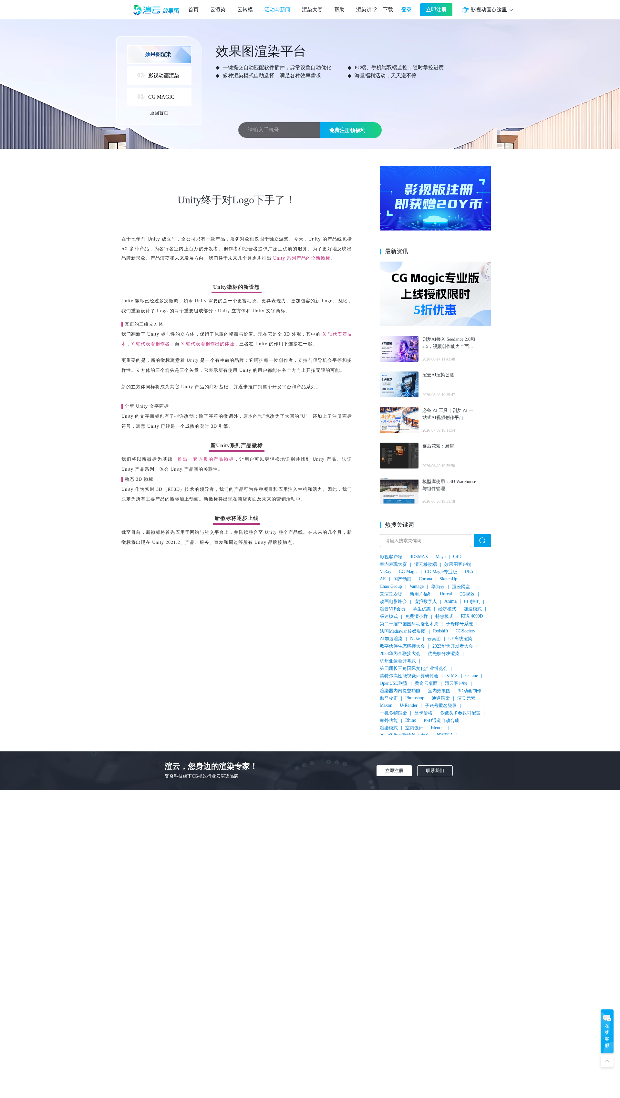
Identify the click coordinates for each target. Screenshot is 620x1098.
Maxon (386, 705)
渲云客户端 (456, 683)
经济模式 (447, 609)
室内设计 (414, 728)
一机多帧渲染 (393, 713)
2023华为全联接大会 (400, 653)
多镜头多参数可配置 (460, 713)
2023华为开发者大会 (452, 646)
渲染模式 (389, 728)
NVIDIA (445, 735)
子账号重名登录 (441, 705)
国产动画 (402, 579)
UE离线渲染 (460, 638)
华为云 (438, 586)
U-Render (409, 705)
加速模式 (473, 609)
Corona (425, 578)
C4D (457, 556)
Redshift (440, 631)
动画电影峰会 (393, 601)
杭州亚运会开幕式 (398, 661)
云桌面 (434, 638)
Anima (450, 601)
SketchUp (448, 578)
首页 (193, 9)
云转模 (245, 9)
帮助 (339, 9)
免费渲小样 (416, 616)
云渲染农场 (391, 594)
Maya (441, 556)
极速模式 (389, 616)
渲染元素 (466, 698)
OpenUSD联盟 (394, 683)
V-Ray (385, 571)
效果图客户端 (457, 564)
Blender (438, 727)
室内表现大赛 (393, 564)
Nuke (415, 638)
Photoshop (414, 697)
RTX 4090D (472, 616)
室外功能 (389, 720)
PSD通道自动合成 (441, 720)
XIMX (452, 675)
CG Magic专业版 (441, 571)
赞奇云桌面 (426, 683)
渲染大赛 (312, 9)
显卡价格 (423, 713)
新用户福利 (421, 594)
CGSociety (465, 631)
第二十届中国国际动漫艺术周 (409, 623)
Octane (471, 675)
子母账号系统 (459, 623)
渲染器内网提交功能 (400, 690)
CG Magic (408, 571)
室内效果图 (439, 690)
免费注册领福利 (347, 130)
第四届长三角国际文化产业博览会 (414, 668)
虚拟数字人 (425, 601)
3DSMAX (419, 556)
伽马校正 (389, 698)
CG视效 (467, 594)
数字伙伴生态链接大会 (402, 646)
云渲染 (218, 9)
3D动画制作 (469, 690)
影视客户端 (391, 556)
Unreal (446, 593)
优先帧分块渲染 (444, 653)
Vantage (416, 586)
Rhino (410, 720)
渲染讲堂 (366, 9)
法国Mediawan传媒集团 (403, 631)
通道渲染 (441, 698)
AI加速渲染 (391, 638)
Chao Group (391, 586)
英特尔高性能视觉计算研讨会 (409, 675)
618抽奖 (472, 601)
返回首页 (159, 113)
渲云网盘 (461, 586)
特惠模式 (444, 616)
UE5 (469, 571)
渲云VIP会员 (392, 609)
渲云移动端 (425, 564)
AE (383, 578)
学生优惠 (422, 609)
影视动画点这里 (489, 9)
